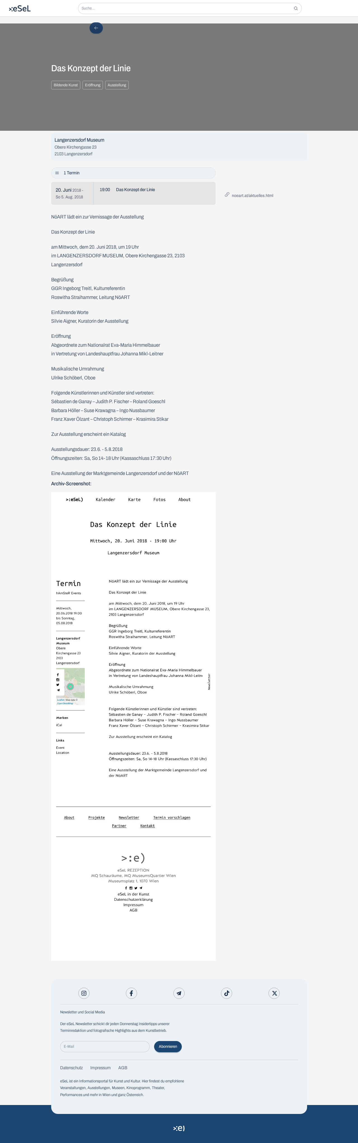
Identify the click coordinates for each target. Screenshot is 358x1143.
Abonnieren (168, 1046)
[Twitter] (274, 993)
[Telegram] (179, 993)
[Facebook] (131, 993)
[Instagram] (84, 993)
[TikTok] (226, 993)
